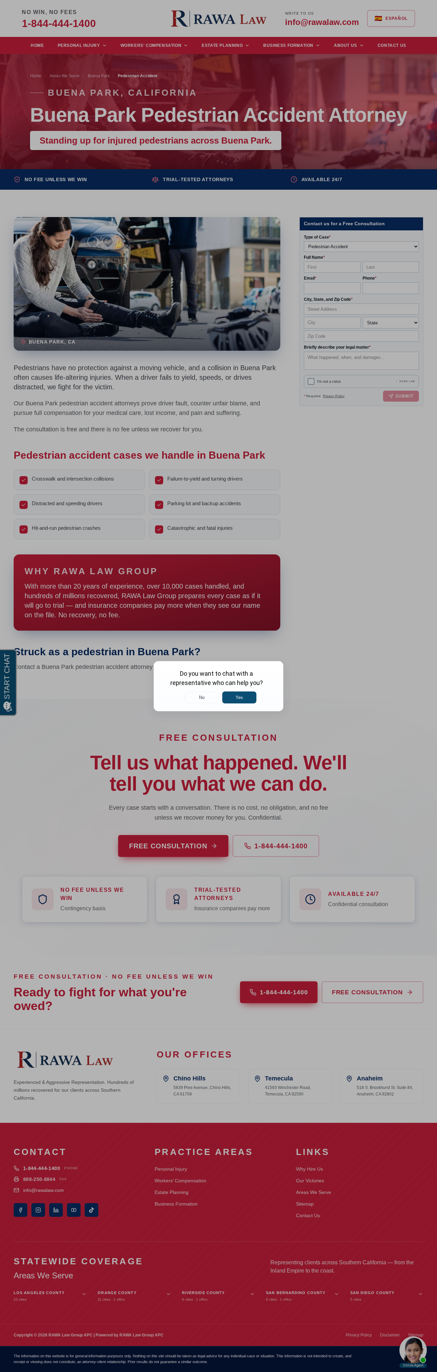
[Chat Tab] (218, 686)
